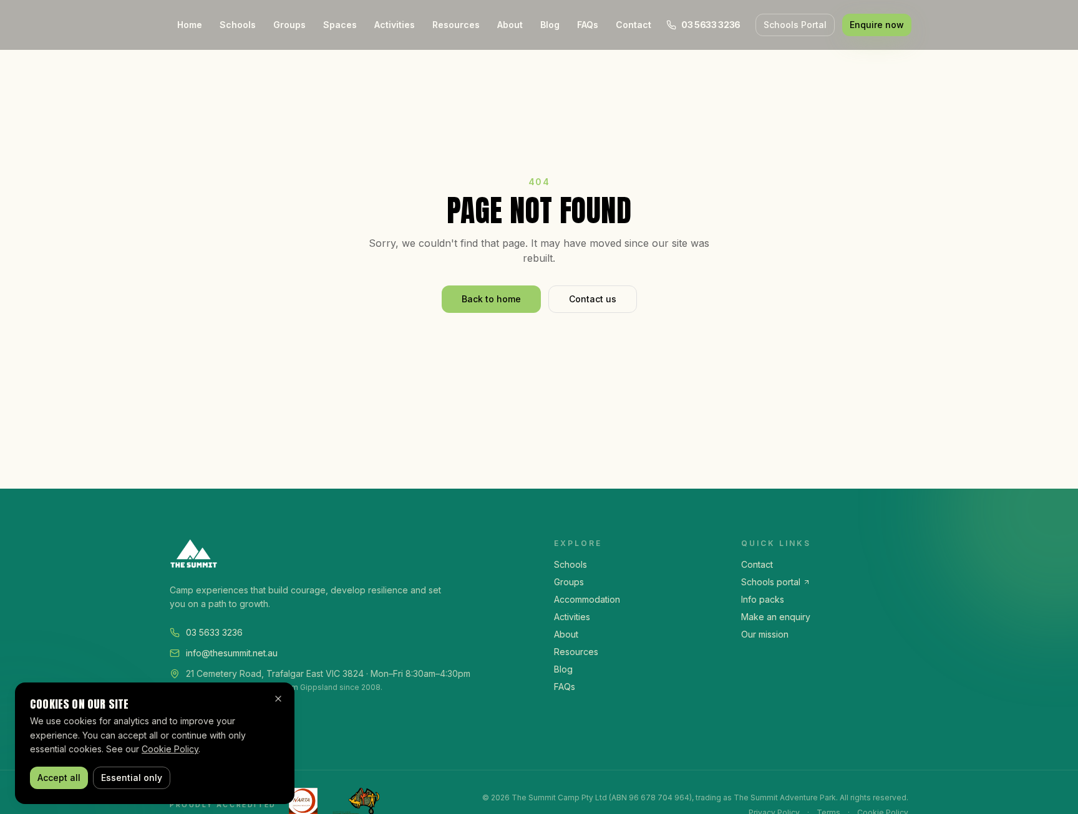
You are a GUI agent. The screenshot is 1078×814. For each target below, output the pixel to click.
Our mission (765, 634)
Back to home (491, 299)
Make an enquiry (775, 616)
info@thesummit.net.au (232, 653)
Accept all (58, 777)
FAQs (587, 24)
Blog (550, 24)
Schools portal (770, 582)
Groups (289, 24)
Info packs (762, 599)
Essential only (131, 777)
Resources (456, 24)
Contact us (592, 299)
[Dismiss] (278, 698)
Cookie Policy (170, 749)
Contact (633, 24)
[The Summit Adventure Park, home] (347, 553)
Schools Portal (795, 24)
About (510, 24)
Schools (238, 24)
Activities (394, 24)
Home (189, 24)
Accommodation (587, 599)
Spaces (340, 24)
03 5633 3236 (214, 632)
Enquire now (877, 24)
